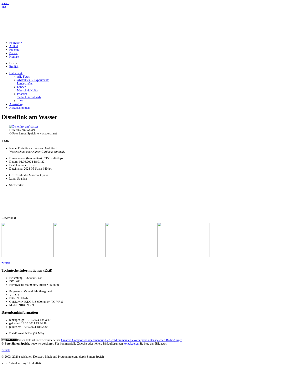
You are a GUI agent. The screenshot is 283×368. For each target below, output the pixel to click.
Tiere (20, 100)
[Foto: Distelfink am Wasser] (23, 126)
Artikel (13, 46)
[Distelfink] (28, 256)
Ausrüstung (16, 104)
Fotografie (15, 42)
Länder (21, 87)
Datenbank (16, 73)
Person (13, 53)
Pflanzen (22, 93)
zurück (6, 262)
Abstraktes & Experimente (33, 80)
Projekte (14, 49)
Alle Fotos (23, 76)
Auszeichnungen (19, 107)
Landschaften (25, 83)
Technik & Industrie (29, 97)
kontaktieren (131, 343)
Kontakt (14, 56)
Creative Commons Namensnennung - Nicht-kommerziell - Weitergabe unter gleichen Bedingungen (121, 340)
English (13, 66)
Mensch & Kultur (27, 90)
